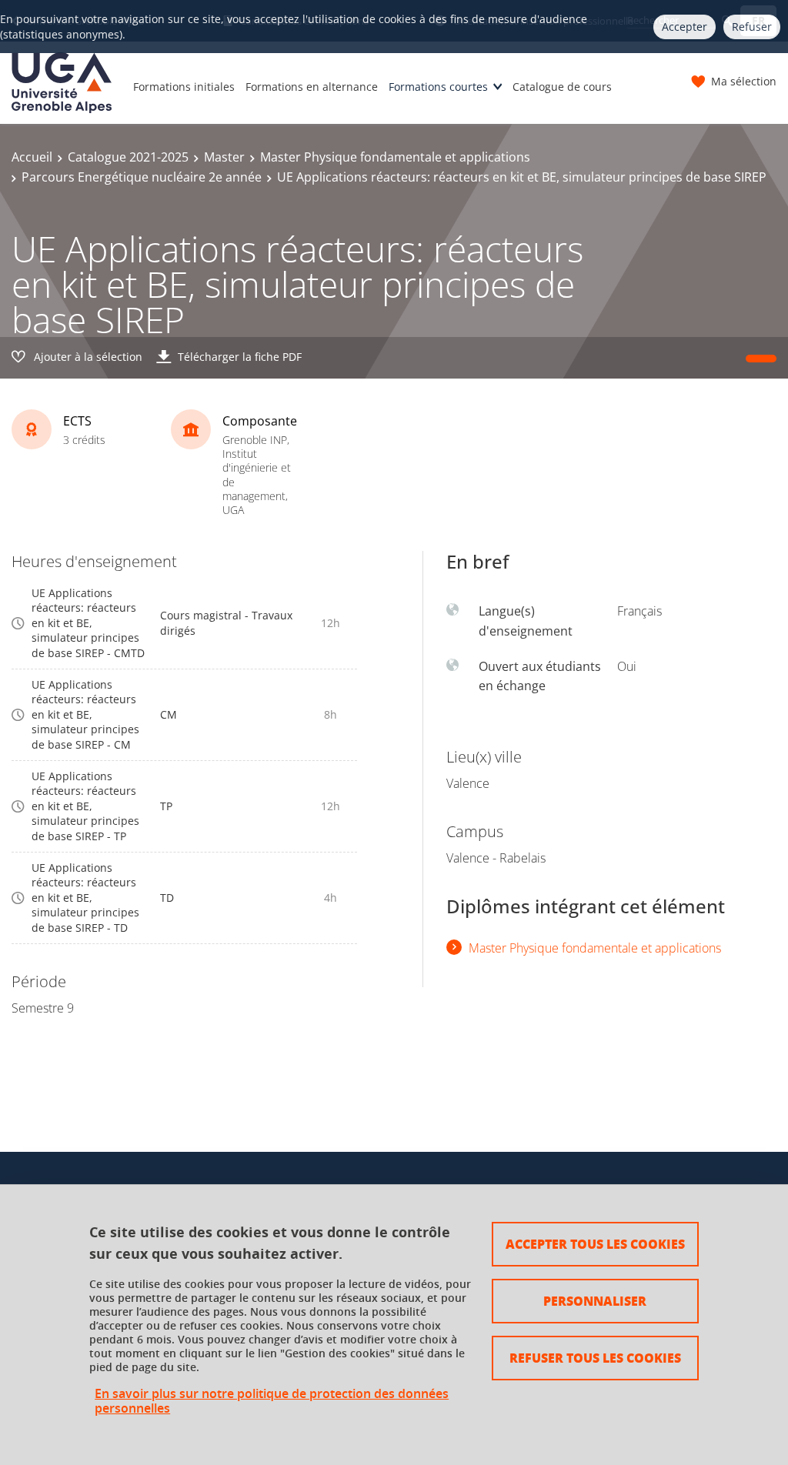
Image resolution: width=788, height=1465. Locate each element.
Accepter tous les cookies (595, 1244)
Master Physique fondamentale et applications (395, 157)
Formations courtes (438, 86)
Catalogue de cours (562, 86)
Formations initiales (184, 86)
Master (224, 157)
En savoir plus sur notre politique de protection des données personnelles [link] (272, 1401)
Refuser (752, 26)
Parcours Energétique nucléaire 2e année (142, 177)
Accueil (32, 157)
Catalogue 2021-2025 (128, 157)
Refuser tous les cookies (595, 1358)
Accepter (684, 26)
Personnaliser (594, 1301)
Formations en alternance (311, 86)
